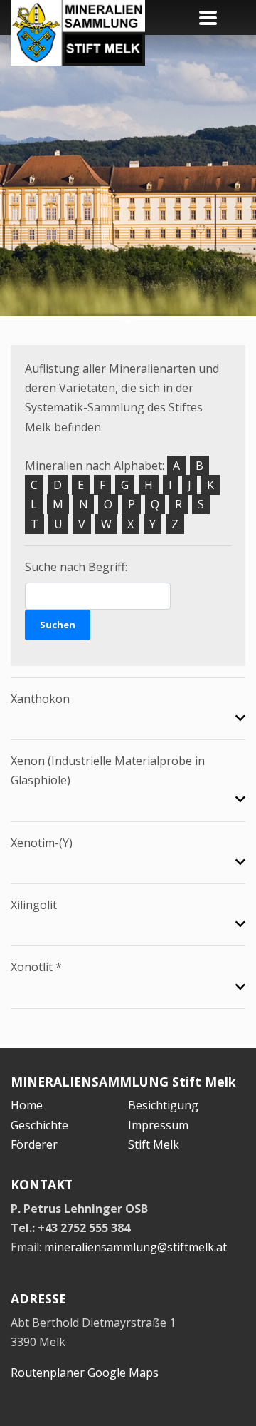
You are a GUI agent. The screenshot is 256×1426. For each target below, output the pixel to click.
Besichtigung (163, 1105)
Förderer (34, 1144)
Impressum (158, 1125)
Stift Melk (153, 1144)
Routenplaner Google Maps (85, 1372)
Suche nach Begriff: (76, 567)
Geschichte (39, 1125)
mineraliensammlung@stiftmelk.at (135, 1247)
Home (27, 1105)
